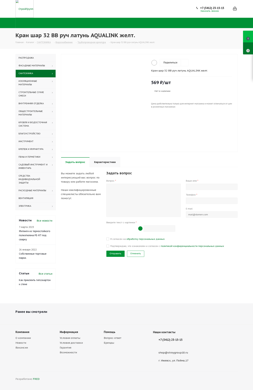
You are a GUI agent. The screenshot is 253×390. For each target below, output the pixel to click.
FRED (36, 379)
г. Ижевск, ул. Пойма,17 (173, 360)
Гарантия (65, 347)
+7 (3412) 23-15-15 (212, 8)
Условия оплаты (70, 338)
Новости (20, 342)
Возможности (68, 352)
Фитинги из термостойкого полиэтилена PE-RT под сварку (34, 235)
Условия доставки (71, 342)
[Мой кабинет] (235, 9)
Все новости (44, 220)
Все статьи (45, 273)
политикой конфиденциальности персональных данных (192, 246)
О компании (23, 338)
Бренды (109, 342)
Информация (69, 332)
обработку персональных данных (145, 239)
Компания (22, 332)
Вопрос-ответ (112, 338)
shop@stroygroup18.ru (173, 352)
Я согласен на (137, 239)
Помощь (109, 332)
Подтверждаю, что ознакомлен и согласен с (167, 246)
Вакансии (21, 347)
